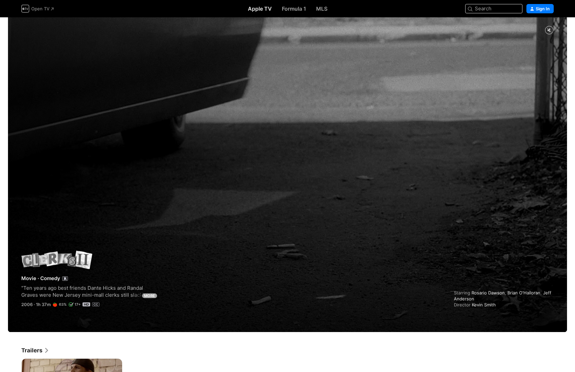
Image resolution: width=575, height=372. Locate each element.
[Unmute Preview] (549, 30)
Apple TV (260, 8)
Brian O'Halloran (523, 292)
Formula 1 (294, 8)
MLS (321, 8)
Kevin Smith (484, 304)
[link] (35, 350)
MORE (149, 295)
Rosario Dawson (488, 292)
